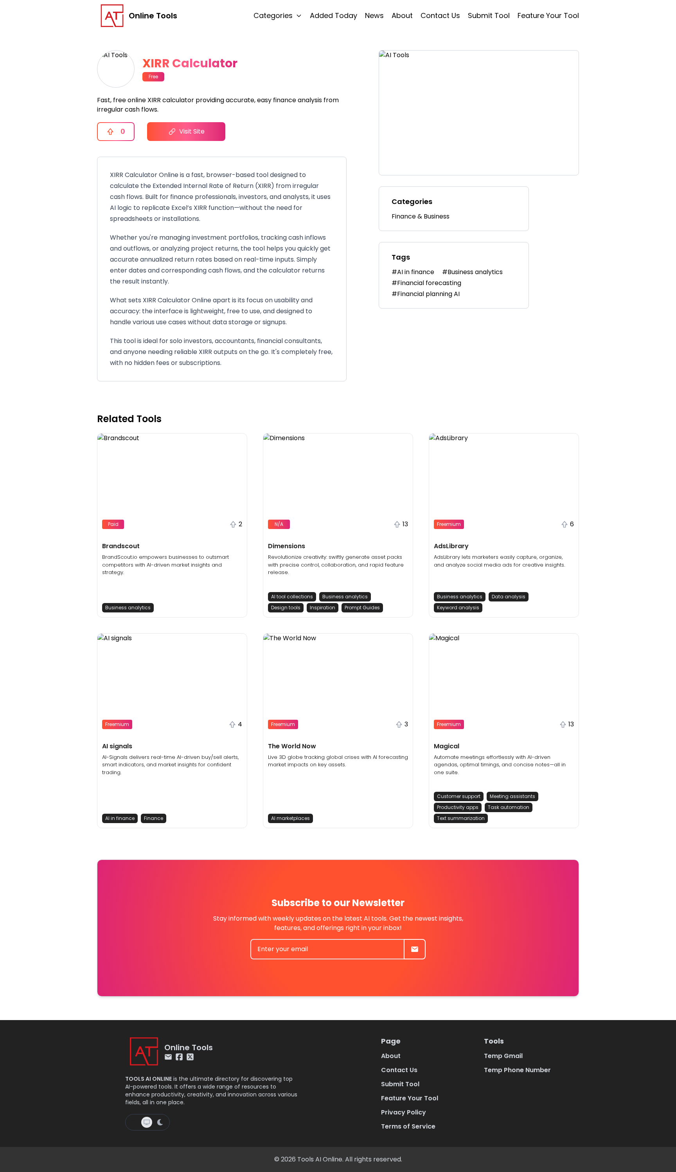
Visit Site (192, 131)
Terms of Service (408, 1126)
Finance (153, 818)
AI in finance (120, 818)
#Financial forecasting (426, 282)
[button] (172, 525)
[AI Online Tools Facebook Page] (179, 1057)
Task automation (508, 807)
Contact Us (440, 15)
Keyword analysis (458, 607)
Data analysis (508, 596)
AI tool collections (292, 596)
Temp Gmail (503, 1055)
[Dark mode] (160, 1122)
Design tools (285, 607)
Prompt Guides (362, 607)
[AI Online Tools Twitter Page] (190, 1057)
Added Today (333, 15)
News (374, 15)
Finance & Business (420, 216)
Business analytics (128, 607)
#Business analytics (472, 271)
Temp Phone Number (517, 1069)
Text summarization (461, 818)
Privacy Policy (403, 1112)
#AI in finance (413, 271)
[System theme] (146, 1122)
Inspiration (322, 607)
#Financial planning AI (426, 293)
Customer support (458, 796)
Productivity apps (457, 807)
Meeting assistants (512, 796)
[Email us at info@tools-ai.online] (168, 1057)
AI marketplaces (290, 818)
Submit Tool (489, 15)
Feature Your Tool (548, 15)
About (402, 15)
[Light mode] (134, 1122)
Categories (273, 15)
